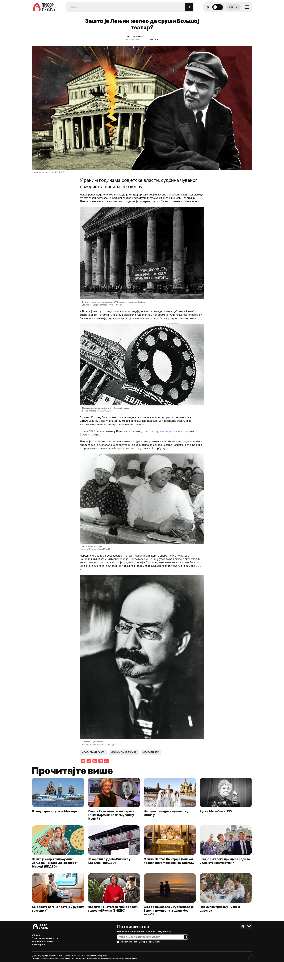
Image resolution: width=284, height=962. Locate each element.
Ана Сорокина (134, 36)
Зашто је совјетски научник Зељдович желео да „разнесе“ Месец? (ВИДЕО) (55, 862)
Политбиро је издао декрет (160, 431)
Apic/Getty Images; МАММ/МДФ (49, 172)
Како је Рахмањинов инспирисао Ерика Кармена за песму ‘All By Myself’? (112, 815)
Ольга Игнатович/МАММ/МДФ (96, 549)
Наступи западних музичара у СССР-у (166, 813)
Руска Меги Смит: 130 (216, 811)
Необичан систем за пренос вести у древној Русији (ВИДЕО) (113, 908)
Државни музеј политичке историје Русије (102, 305)
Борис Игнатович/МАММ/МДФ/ (96, 411)
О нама (36, 935)
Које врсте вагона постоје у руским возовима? (58, 908)
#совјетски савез (93, 752)
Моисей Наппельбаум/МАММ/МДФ (99, 744)
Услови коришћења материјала (42, 943)
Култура (154, 39)
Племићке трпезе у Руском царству (220, 908)
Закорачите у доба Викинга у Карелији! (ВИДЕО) (109, 861)
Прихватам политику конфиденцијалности (140, 942)
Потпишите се (133, 926)
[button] (182, 6)
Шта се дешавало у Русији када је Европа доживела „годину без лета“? (169, 910)
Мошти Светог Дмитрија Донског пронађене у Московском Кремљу (169, 861)
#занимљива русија (123, 752)
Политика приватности (45, 938)
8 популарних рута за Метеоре (55, 811)
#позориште (151, 752)
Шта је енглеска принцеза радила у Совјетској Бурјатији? (225, 861)
